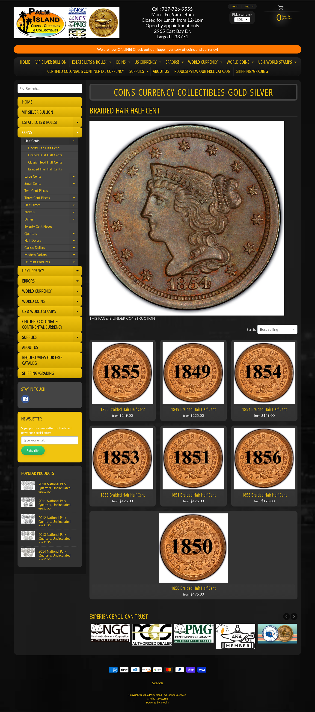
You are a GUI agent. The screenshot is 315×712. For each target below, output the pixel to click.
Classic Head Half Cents (45, 162)
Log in (234, 6)
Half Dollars (51, 241)
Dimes (51, 220)
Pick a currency (242, 14)
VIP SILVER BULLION (51, 62)
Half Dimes (51, 206)
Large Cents (51, 177)
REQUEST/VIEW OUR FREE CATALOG (202, 71)
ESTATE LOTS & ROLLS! (92, 63)
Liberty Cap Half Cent (43, 148)
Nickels (51, 213)
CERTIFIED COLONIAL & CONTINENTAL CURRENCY (85, 71)
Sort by (251, 329)
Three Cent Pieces (51, 199)
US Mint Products (51, 263)
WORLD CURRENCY (205, 63)
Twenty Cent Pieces (38, 226)
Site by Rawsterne (157, 698)
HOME (25, 62)
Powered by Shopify (157, 702)
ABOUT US (161, 71)
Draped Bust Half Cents (45, 155)
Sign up (249, 6)
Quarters (51, 234)
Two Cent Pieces (36, 191)
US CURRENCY (148, 63)
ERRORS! (175, 63)
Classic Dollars (51, 248)
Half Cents (51, 142)
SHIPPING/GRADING (252, 71)
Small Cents (51, 184)
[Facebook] (25, 399)
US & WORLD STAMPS (278, 63)
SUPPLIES (139, 72)
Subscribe (33, 450)
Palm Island (156, 694)
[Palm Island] (66, 22)
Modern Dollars (51, 256)
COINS (123, 63)
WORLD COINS (241, 63)
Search (157, 683)
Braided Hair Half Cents (45, 169)
